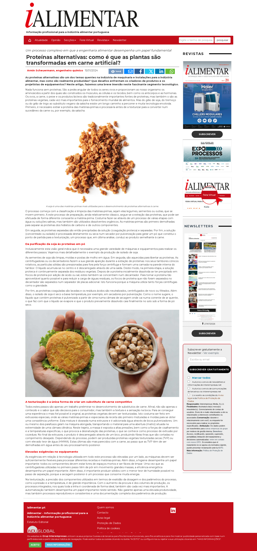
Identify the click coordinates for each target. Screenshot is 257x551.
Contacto (102, 512)
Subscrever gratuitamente (209, 369)
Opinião (55, 40)
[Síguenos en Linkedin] (173, 511)
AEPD (220, 448)
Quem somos (105, 507)
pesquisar (222, 40)
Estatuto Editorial (37, 522)
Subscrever (207, 134)
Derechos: (217, 431)
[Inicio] (29, 40)
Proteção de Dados (109, 523)
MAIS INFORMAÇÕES (58, 544)
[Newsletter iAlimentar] (207, 277)
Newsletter (119, 40)
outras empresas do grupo (216, 429)
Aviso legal (103, 517)
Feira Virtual (87, 40)
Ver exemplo (211, 353)
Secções (69, 40)
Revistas (102, 40)
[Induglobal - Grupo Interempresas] (41, 530)
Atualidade (41, 40)
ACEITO (35, 544)
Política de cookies (108, 528)
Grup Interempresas (54, 536)
